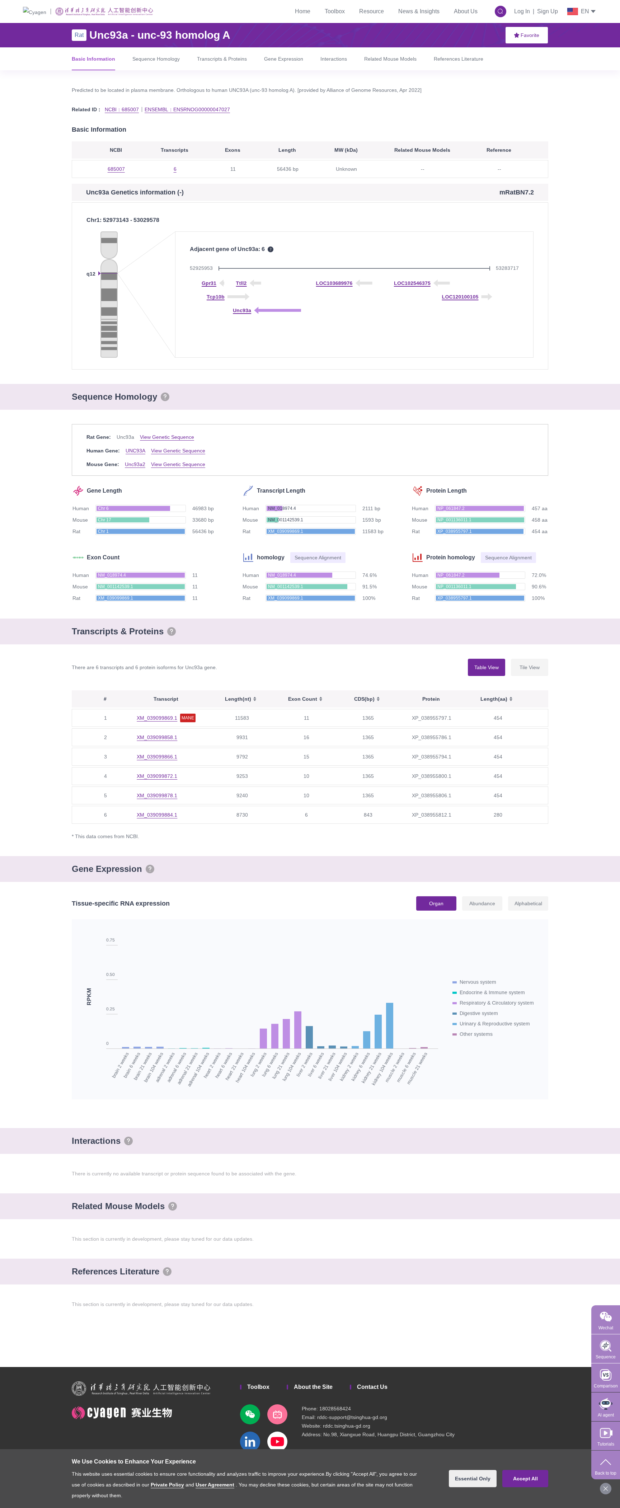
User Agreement (215, 1485)
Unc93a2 (135, 464)
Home (302, 11)
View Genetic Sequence (167, 437)
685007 (116, 169)
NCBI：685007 (122, 109)
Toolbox (335, 11)
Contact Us (372, 1387)
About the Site (313, 1387)
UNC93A (135, 451)
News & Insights (419, 11)
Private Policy (167, 1485)
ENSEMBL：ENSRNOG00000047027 (187, 109)
